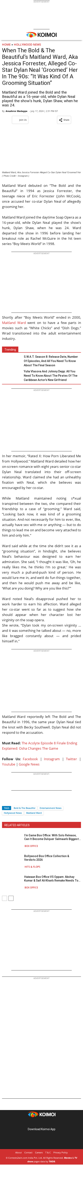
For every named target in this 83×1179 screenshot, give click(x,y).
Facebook (30, 759)
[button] (64, 120)
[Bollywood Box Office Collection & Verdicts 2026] (12, 861)
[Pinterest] (41, 1123)
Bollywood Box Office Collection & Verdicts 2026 (46, 857)
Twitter (71, 759)
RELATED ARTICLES (17, 825)
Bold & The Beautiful (24, 807)
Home (6, 44)
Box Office (31, 846)
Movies (68, 1157)
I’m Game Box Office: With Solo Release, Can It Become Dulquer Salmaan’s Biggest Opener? (51, 837)
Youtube (8, 764)
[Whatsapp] (19, 801)
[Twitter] (12, 801)
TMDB (52, 1161)
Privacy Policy (60, 1152)
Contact (28, 1152)
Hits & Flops (32, 866)
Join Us (23, 119)
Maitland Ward (14, 322)
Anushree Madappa (16, 111)
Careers (39, 1152)
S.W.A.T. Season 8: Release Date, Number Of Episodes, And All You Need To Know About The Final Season (51, 361)
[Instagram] (35, 1123)
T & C (48, 1152)
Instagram (52, 759)
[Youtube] (52, 1123)
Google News (29, 764)
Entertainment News (50, 807)
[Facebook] (5, 801)
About (18, 1152)
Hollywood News (27, 44)
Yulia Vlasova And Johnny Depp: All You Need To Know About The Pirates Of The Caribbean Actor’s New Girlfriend (50, 376)
